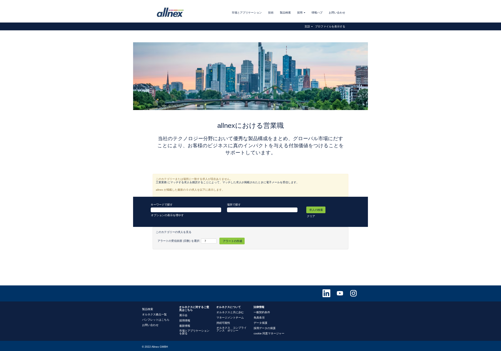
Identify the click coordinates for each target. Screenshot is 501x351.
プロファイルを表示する (330, 26)
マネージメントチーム (230, 317)
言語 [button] (308, 26)
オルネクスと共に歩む (230, 312)
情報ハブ (317, 12)
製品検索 (285, 12)
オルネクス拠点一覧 (154, 314)
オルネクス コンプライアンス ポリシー (231, 329)
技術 (271, 12)
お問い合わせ (337, 12)
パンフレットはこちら (155, 319)
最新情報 (184, 325)
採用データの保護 (265, 328)
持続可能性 (223, 322)
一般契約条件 (262, 312)
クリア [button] (311, 216)
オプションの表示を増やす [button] (167, 215)
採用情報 (184, 320)
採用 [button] (300, 12)
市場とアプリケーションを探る (194, 332)
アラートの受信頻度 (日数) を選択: (179, 240)
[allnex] (170, 12)
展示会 (183, 315)
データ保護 (260, 322)
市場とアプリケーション (247, 12)
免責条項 (259, 317)
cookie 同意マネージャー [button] (269, 333)
